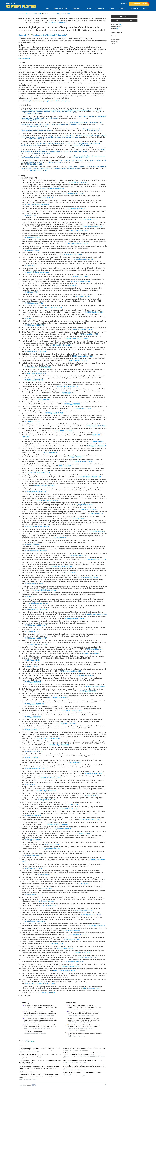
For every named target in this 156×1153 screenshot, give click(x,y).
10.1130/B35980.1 (71, 573)
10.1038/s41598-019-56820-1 (85, 675)
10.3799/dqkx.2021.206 (32, 421)
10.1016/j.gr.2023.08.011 (72, 404)
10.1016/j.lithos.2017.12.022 (46, 875)
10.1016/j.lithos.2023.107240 (54, 413)
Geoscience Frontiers (25, 14)
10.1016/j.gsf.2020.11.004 (94, 649)
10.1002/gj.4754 (98, 441)
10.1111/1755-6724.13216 (47, 906)
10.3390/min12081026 (96, 514)
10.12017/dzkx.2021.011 (32, 660)
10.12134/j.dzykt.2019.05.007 (46, 791)
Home (47, 9)
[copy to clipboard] (66, 22)
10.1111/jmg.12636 (59, 538)
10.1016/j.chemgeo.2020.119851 (71, 671)
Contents (76, 9)
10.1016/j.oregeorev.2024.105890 (35, 351)
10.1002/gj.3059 (46, 888)
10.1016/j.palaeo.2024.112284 (34, 303)
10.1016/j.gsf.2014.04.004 (46, 993)
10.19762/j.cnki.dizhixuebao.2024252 (36, 272)
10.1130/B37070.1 (68, 393)
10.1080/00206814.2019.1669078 (57, 697)
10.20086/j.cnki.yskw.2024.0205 (67, 386)
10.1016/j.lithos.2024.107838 (78, 276)
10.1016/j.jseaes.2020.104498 (34, 704)
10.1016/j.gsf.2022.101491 (81, 145)
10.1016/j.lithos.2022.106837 (87, 509)
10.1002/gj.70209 (47, 198)
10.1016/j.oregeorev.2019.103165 (51, 778)
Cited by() (114, 28)
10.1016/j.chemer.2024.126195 (80, 281)
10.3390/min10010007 (73, 762)
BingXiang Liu (51, 35)
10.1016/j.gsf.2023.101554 (75, 457)
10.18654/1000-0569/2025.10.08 (91, 226)
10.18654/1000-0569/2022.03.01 (62, 566)
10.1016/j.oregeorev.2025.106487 (84, 259)
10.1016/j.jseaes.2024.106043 (83, 329)
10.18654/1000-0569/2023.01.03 (44, 485)
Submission (100, 9)
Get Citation (124, 16)
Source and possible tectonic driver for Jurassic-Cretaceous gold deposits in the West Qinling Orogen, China (40, 1061)
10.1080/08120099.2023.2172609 (39, 472)
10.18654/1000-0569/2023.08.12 (47, 500)
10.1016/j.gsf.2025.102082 (33, 113)
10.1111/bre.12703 (65, 466)
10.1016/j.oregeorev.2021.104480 (87, 577)
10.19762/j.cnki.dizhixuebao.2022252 (36, 527)
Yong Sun (35, 35)
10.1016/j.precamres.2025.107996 (72, 193)
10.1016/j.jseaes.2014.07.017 (91, 988)
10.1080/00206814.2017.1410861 (90, 820)
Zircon (68, 101)
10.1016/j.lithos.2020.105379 (33, 751)
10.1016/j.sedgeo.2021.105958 (74, 618)
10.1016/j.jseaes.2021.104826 (38, 603)
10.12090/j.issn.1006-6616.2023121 (60, 345)
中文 (147, 9)
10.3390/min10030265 (31, 758)
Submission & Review (139, 4)
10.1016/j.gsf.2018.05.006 (32, 815)
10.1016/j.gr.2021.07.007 (32, 544)
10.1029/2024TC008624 (32, 250)
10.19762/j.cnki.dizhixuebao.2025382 (51, 189)
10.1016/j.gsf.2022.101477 (42, 153)
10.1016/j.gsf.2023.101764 (89, 334)
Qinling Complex (45, 101)
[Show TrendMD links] (106, 1085)
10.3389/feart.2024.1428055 (33, 380)
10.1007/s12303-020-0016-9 (89, 653)
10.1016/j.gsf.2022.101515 (38, 139)
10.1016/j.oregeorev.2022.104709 (95, 560)
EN (144, 9)
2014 (35, 14)
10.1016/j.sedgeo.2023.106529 (82, 408)
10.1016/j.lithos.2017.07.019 (33, 895)
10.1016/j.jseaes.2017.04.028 (44, 901)
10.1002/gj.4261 (29, 596)
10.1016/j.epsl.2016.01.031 (54, 944)
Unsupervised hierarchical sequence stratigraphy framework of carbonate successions (82, 1073)
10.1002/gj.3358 (29, 784)
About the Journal (60, 9)
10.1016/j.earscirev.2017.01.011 (57, 824)
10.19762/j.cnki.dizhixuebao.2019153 (48, 738)
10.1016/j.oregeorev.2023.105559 (95, 426)
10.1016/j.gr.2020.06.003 (87, 691)
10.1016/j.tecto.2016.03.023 (78, 935)
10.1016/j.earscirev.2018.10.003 (61, 829)
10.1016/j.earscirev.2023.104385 (82, 461)
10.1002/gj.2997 (83, 884)
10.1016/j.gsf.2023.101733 (33, 120)
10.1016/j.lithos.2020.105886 (33, 584)
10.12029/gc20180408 (52, 844)
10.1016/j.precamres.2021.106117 (35, 638)
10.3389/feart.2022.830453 (78, 555)
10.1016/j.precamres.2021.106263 (95, 614)
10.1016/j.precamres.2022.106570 (35, 551)
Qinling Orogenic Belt (32, 101)
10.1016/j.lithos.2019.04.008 (46, 800)
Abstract (113, 36)
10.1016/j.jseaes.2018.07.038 (82, 833)
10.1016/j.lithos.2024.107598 (93, 312)
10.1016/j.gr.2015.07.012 (83, 953)
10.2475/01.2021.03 (31, 666)
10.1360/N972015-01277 (71, 939)
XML (130, 20)
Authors (121, 9)
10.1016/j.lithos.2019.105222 (93, 773)
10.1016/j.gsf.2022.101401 (38, 170)
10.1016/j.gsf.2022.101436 (80, 158)
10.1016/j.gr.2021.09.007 (97, 531)
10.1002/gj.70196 (30, 215)
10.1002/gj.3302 (73, 804)
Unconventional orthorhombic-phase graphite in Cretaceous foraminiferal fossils (84, 1048)
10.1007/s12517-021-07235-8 (37, 644)
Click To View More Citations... (33, 1031)
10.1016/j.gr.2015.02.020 (65, 948)
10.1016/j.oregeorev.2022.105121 (82, 505)
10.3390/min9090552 (92, 795)
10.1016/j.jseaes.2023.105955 (83, 356)
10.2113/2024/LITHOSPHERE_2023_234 (37, 367)
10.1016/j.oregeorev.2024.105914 (77, 338)
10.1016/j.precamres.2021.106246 (35, 609)
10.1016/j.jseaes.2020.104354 (66, 723)
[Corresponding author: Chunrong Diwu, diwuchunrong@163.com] (29, 34)
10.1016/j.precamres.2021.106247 (35, 625)
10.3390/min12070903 (77, 518)
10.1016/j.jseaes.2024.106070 (34, 325)
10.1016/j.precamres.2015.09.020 (73, 962)
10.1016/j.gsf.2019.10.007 (32, 717)
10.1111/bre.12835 (44, 399)
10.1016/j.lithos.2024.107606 (52, 307)
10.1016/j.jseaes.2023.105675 (96, 446)
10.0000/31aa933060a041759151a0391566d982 (40, 984)
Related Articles (115, 39)
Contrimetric (114, 41)
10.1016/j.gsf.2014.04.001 (61, 14)
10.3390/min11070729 (31, 631)
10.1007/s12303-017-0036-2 (34, 868)
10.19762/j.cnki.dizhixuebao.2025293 (36, 204)
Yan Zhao (43, 35)
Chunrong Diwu (23, 35)
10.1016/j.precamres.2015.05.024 (64, 971)
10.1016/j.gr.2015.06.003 (96, 926)
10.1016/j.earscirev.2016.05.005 (90, 915)
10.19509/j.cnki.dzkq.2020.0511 (72, 710)
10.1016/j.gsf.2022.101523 (93, 131)
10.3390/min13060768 (49, 452)
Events (88, 9)
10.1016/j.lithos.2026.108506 (77, 182)
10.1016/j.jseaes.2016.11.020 (83, 910)
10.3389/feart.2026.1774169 (76, 209)
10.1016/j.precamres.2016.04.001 (35, 921)
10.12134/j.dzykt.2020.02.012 (59, 745)
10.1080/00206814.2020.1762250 (35, 769)
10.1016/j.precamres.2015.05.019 (69, 966)
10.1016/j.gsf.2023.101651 (38, 126)
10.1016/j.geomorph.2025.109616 (71, 254)
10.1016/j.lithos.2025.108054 (78, 231)
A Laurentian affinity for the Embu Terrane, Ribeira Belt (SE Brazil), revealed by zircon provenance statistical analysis (63, 150)
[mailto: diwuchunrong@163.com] (31, 34)
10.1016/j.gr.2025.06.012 (89, 220)
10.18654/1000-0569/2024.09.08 (35, 373)
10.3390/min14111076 (31, 292)
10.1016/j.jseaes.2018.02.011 (34, 855)
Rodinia (53, 101)
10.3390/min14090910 (82, 296)
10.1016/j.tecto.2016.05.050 (71, 930)
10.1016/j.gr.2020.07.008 (32, 682)
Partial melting (61, 101)
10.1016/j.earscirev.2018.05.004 (50, 849)
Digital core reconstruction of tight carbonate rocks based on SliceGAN (81, 1060)
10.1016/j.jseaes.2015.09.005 (87, 957)
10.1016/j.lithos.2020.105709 (95, 686)
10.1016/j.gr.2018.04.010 (32, 840)
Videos (111, 9)
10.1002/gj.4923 (29, 318)
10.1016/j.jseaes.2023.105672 (63, 430)
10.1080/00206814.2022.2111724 (90, 477)
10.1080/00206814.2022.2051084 (35, 492)
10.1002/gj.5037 (72, 285)
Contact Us (134, 9)
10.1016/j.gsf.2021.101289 (33, 164)
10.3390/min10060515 (31, 730)
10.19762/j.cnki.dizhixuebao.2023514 (76, 243)
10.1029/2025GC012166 (32, 237)
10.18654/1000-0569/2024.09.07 (76, 360)
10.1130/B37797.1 (30, 265)
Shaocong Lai (62, 35)
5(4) (40, 14)
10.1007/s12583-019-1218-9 (68, 809)
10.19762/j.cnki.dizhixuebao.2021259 (44, 590)
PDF (117, 20)
